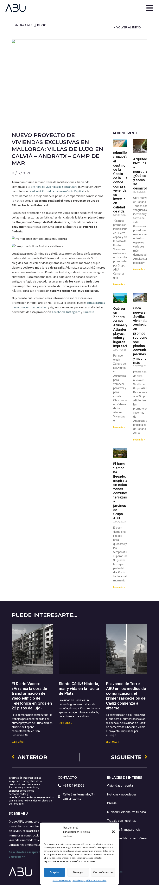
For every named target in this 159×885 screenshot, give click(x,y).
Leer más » (119, 284)
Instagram (73, 312)
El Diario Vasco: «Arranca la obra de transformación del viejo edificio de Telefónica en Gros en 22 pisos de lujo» (32, 695)
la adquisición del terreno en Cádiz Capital (56, 191)
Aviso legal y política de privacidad (89, 880)
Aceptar (54, 872)
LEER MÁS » (18, 742)
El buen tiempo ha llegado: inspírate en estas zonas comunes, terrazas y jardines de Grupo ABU (121, 491)
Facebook (58, 312)
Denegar (78, 872)
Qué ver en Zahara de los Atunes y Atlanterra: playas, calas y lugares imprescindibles (126, 327)
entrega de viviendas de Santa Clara (54, 187)
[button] (113, 832)
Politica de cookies (62, 880)
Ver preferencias (103, 872)
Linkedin (88, 312)
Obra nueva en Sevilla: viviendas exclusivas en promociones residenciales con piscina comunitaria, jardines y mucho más (144, 335)
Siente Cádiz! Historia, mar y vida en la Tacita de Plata (79, 688)
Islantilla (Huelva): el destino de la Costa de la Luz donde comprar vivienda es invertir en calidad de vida (120, 182)
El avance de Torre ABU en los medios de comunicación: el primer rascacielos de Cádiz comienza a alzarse (126, 695)
